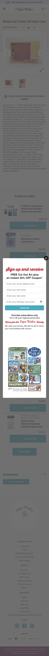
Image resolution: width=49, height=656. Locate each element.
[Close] (46, 258)
